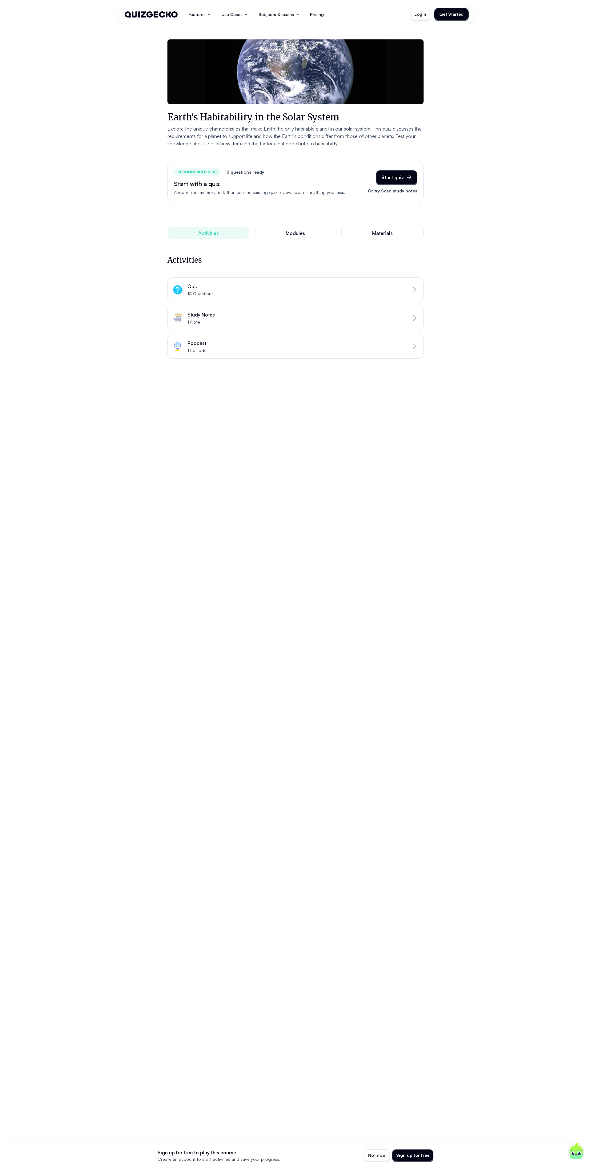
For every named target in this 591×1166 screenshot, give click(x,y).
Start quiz (392, 177)
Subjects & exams (276, 14)
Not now (377, 1155)
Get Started (451, 14)
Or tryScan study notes (392, 190)
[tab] (208, 233)
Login (420, 14)
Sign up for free (412, 1155)
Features (197, 14)
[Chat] (576, 1151)
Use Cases (232, 14)
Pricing (317, 14)
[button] (295, 289)
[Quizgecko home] (151, 14)
